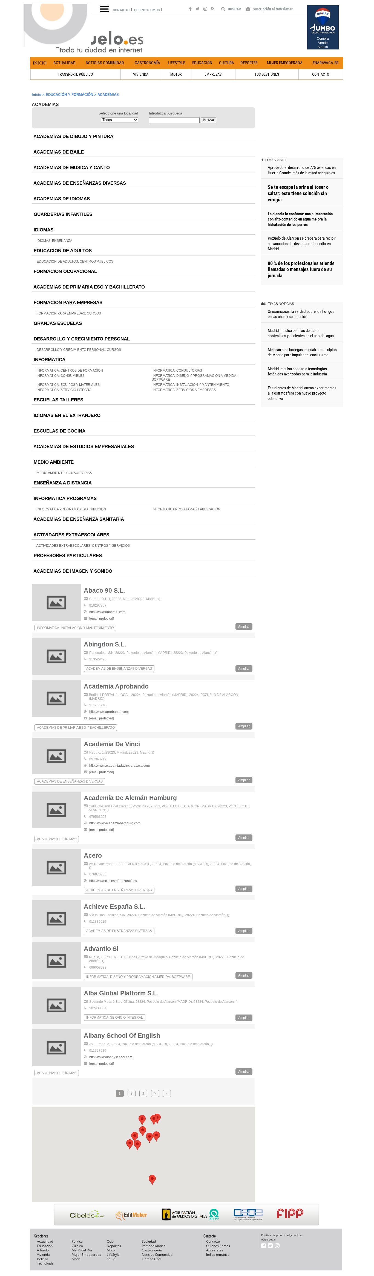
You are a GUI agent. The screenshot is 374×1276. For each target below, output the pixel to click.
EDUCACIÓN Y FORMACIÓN (69, 95)
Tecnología (45, 1263)
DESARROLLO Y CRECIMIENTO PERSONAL (81, 339)
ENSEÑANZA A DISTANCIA (62, 483)
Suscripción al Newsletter (272, 9)
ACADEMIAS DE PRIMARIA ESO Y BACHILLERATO (88, 287)
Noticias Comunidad (105, 62)
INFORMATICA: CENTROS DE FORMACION (69, 370)
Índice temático (217, 1254)
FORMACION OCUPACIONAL (64, 271)
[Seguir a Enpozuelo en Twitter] (197, 9)
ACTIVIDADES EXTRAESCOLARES (70, 534)
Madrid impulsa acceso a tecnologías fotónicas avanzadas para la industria (297, 371)
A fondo (43, 1250)
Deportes (249, 62)
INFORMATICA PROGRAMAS (64, 498)
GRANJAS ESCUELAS (57, 323)
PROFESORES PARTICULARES (67, 555)
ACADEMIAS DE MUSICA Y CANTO (71, 167)
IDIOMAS (42, 230)
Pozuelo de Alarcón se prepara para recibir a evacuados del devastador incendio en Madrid (302, 243)
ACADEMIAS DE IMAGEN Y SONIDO (72, 571)
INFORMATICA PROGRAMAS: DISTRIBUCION (71, 509)
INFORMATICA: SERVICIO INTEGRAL (64, 390)
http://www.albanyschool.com (110, 1057)
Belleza (42, 1259)
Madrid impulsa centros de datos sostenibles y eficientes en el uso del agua (301, 333)
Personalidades (153, 1245)
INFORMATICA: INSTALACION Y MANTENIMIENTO (190, 385)
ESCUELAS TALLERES (57, 399)
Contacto (121, 10)
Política (77, 1241)
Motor (111, 1250)
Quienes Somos (218, 1245)
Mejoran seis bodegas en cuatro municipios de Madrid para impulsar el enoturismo (302, 352)
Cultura (226, 62)
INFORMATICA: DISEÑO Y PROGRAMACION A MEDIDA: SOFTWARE (138, 977)
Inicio (40, 63)
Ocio (110, 1241)
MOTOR (176, 74)
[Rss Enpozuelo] (212, 9)
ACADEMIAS (108, 95)
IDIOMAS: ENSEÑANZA (54, 241)
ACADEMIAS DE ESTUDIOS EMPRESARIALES (83, 446)
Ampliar (244, 626)
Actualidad (64, 62)
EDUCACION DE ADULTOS (62, 250)
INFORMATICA (48, 359)
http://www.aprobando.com (109, 712)
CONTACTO (320, 74)
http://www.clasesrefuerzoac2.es (113, 881)
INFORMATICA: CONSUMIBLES (60, 376)
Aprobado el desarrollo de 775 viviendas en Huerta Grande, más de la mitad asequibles (302, 170)
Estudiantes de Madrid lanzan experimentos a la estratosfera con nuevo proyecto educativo (302, 393)
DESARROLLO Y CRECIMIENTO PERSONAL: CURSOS (78, 350)
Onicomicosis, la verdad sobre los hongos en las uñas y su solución (301, 314)
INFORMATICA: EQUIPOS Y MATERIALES (68, 385)
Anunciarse (214, 1250)
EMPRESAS (213, 74)
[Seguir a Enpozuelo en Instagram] (205, 9)
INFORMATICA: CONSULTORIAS (177, 370)
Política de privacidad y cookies (282, 1235)
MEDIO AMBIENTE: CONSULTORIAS (64, 473)
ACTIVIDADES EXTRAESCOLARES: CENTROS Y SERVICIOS (83, 546)
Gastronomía (147, 62)
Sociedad (149, 1241)
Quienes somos (147, 10)
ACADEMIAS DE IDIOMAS (61, 198)
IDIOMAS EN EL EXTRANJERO (66, 415)
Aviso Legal (268, 1239)
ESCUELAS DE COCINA (58, 431)
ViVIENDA (140, 74)
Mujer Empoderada (285, 62)
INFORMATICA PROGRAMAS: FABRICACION (186, 509)
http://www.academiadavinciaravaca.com (119, 766)
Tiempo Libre (152, 1259)
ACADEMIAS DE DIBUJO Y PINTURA (72, 136)
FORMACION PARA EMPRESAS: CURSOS (68, 313)
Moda (76, 1259)
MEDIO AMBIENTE (53, 462)
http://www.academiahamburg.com (114, 823)
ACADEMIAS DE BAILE (58, 152)
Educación (202, 62)
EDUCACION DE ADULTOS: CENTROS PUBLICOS (74, 261)
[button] (153, 1120)
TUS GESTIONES (267, 74)
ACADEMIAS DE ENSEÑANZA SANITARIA (78, 519)
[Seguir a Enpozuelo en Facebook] (190, 9)
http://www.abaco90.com (107, 612)
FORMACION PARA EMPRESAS (67, 302)
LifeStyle (176, 62)
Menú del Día (82, 1250)
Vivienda (43, 1254)
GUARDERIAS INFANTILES (62, 214)
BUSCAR (234, 9)
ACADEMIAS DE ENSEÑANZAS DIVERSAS (79, 183)
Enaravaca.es (325, 62)
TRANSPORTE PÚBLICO (75, 74)
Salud (111, 1259)
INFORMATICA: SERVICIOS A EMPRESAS (184, 390)
